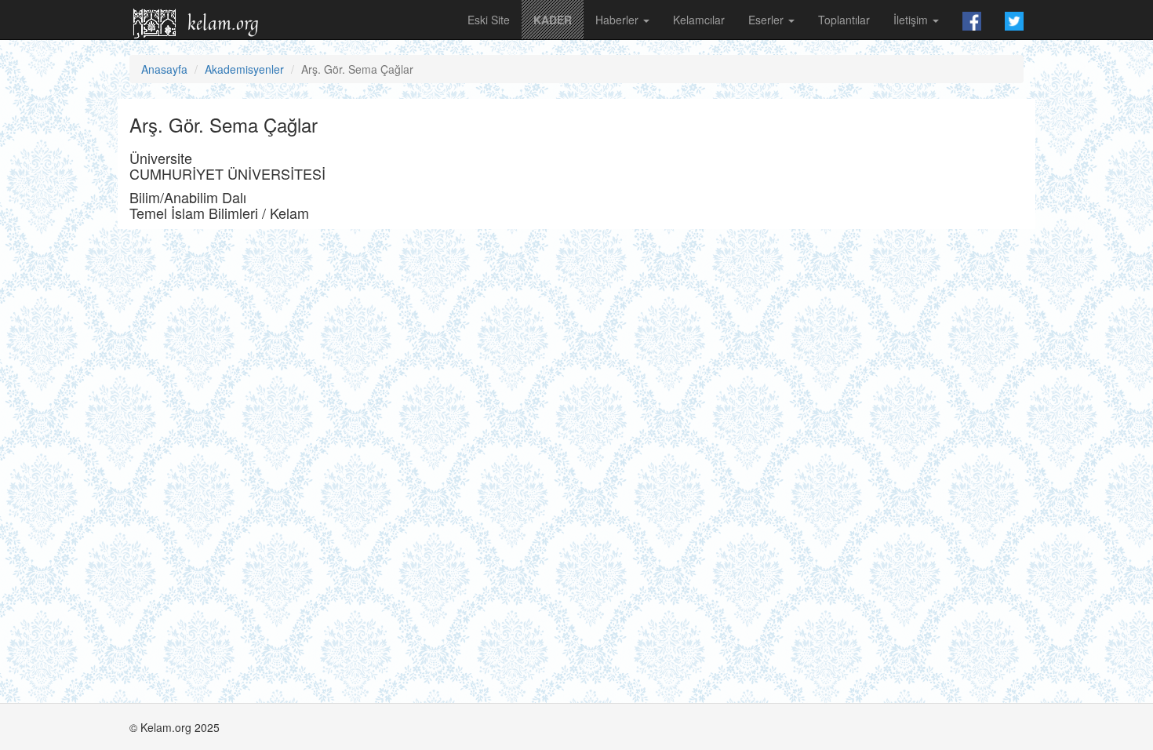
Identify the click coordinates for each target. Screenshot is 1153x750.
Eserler (767, 19)
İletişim (912, 19)
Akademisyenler (244, 69)
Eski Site (488, 19)
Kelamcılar (699, 19)
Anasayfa (164, 69)
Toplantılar (844, 19)
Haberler (618, 19)
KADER (552, 19)
